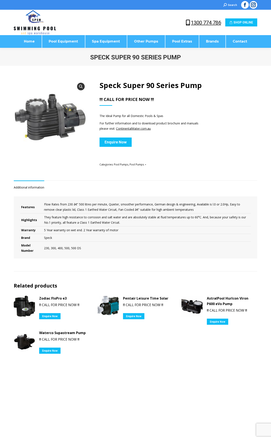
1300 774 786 (206, 23)
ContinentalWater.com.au (133, 129)
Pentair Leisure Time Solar (145, 298)
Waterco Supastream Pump (62, 332)
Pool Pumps (121, 164)
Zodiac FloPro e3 (53, 298)
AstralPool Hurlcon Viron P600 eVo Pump (227, 301)
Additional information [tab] (29, 187)
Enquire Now (116, 142)
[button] (81, 86)
